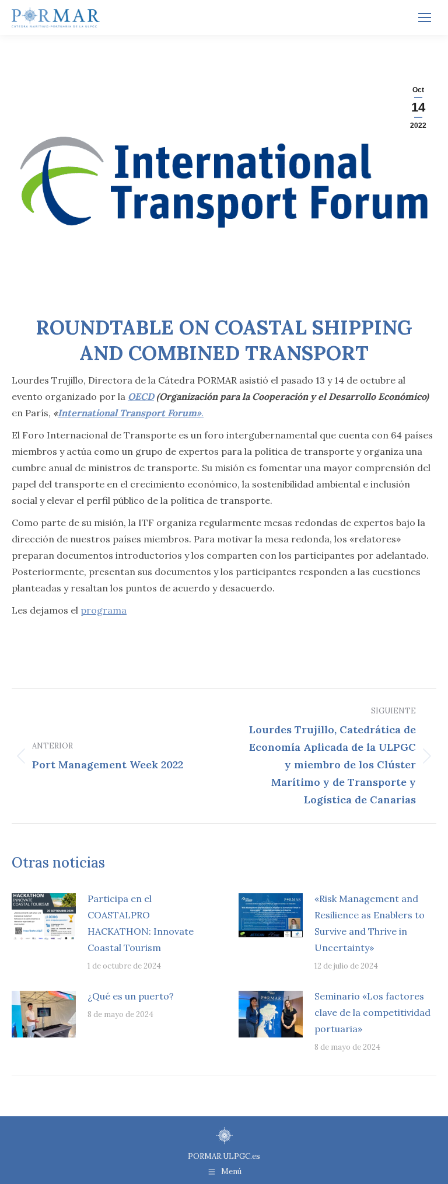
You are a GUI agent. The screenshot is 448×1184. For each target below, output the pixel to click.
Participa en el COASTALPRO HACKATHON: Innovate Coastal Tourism (141, 923)
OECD (141, 396)
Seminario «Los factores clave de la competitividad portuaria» (372, 1012)
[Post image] (44, 916)
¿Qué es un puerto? (131, 996)
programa (103, 610)
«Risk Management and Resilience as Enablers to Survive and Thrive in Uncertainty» (369, 923)
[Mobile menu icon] (424, 17)
